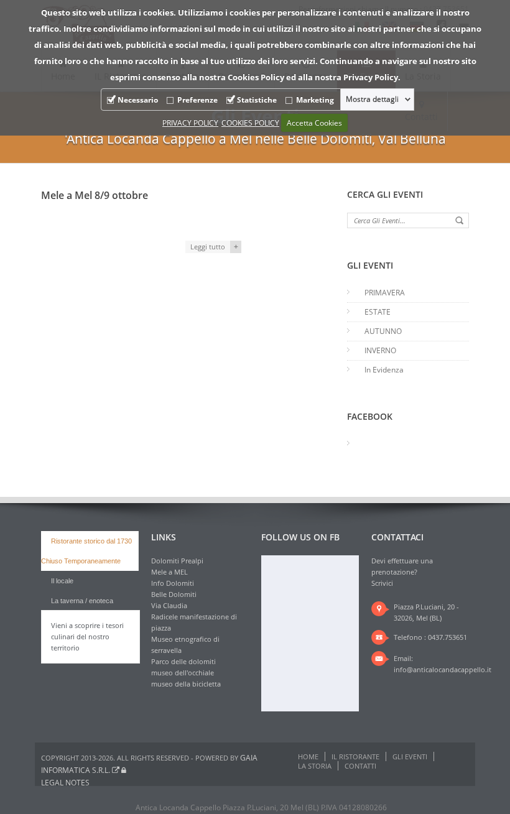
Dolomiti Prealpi (177, 560)
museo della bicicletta (186, 683)
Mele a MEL (169, 571)
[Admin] (123, 770)
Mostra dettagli (372, 99)
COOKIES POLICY (250, 123)
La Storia (315, 765)
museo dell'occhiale (182, 672)
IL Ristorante (355, 756)
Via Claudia (169, 605)
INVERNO (380, 350)
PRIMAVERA (384, 292)
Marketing (315, 100)
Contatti (360, 765)
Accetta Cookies (314, 123)
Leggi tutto (207, 246)
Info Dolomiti (172, 583)
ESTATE (377, 312)
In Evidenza (384, 369)
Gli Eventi (409, 756)
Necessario (138, 100)
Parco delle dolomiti (183, 661)
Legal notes (65, 782)
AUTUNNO (383, 331)
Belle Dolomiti (174, 594)
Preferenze (197, 100)
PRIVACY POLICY (190, 123)
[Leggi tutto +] (141, 220)
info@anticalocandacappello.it (442, 669)
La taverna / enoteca (82, 600)
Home (308, 756)
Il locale (62, 581)
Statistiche (257, 100)
